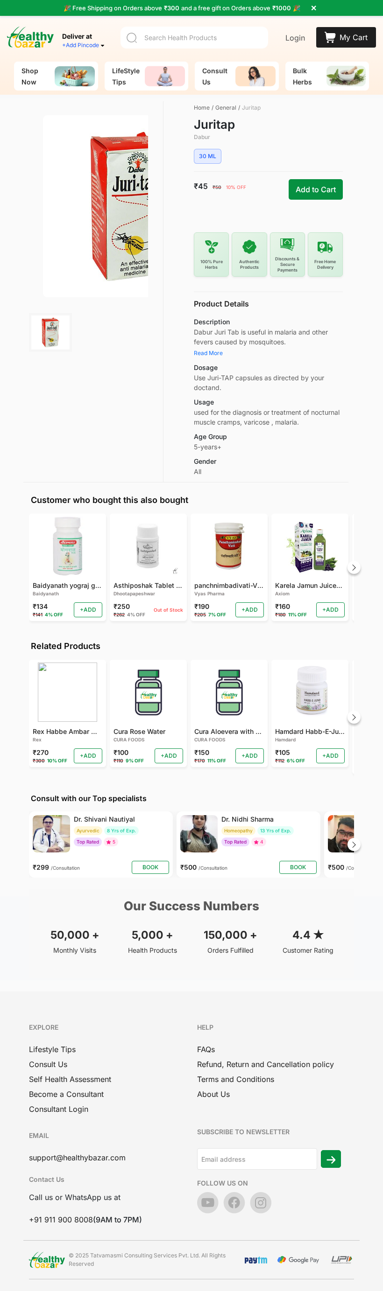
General (225, 107)
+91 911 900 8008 (61, 1219)
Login (295, 37)
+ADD (88, 609)
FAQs (206, 1049)
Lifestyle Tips (52, 1049)
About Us (213, 1094)
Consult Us (48, 1064)
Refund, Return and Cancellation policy (265, 1064)
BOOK (150, 867)
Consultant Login (58, 1109)
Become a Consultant (66, 1094)
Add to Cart (316, 189)
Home (202, 107)
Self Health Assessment (70, 1079)
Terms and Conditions (235, 1079)
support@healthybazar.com (77, 1157)
